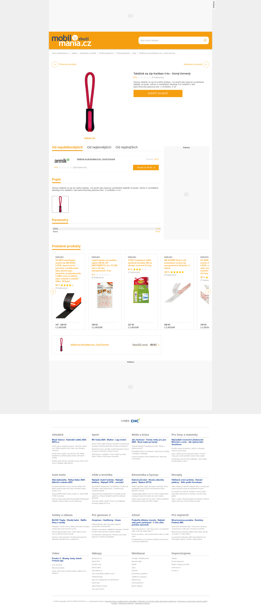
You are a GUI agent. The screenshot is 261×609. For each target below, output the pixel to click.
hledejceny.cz (97, 558)
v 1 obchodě (60, 327)
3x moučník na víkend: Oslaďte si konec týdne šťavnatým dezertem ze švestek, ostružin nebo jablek (189, 494)
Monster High (137, 561)
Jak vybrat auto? (98, 589)
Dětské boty (136, 580)
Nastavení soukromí (126, 603)
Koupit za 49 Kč (158, 93)
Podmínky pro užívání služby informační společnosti (157, 601)
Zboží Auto (96, 583)
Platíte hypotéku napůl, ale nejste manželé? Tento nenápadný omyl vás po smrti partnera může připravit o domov (150, 489)
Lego (133, 567)
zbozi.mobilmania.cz (60, 53)
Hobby (74, 53)
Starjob (174, 558)
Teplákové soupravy (139, 577)
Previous (53, 291)
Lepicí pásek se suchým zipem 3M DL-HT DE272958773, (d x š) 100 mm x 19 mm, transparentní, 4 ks (104, 265)
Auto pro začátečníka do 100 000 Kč (105, 580)
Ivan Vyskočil (57, 565)
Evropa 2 (175, 570)
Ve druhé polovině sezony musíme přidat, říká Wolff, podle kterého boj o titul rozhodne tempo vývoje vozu (69, 489)
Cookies (114, 603)
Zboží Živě (96, 561)
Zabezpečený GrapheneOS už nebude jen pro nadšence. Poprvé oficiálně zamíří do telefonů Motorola (109, 496)
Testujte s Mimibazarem (140, 558)
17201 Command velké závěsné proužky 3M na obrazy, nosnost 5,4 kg (140, 263)
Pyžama (135, 570)
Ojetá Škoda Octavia (99, 586)
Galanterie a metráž (88, 53)
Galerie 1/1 (89, 138)
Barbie (134, 564)
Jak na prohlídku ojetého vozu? (103, 573)
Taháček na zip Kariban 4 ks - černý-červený (162, 73)
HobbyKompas (97, 577)
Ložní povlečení (137, 583)
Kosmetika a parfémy (139, 573)
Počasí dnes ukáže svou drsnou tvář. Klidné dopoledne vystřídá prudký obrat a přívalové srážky (68, 456)
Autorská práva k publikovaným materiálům (121, 601)
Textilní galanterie (106, 53)
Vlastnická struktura (142, 603)
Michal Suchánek (58, 568)
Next (208, 291)
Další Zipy (59, 257)
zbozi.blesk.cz (97, 570)
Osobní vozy (96, 564)
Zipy (134, 53)
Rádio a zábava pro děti (180, 564)
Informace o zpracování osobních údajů (192, 601)
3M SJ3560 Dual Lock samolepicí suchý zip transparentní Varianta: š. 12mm (177, 264)
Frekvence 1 (176, 567)
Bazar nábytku (137, 586)
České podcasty (178, 561)
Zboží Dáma (96, 567)
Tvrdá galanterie (123, 53)
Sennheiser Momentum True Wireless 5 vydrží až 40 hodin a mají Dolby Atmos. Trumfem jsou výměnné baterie (110, 489)
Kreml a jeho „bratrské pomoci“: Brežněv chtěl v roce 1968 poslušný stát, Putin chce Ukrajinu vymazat (69, 448)
